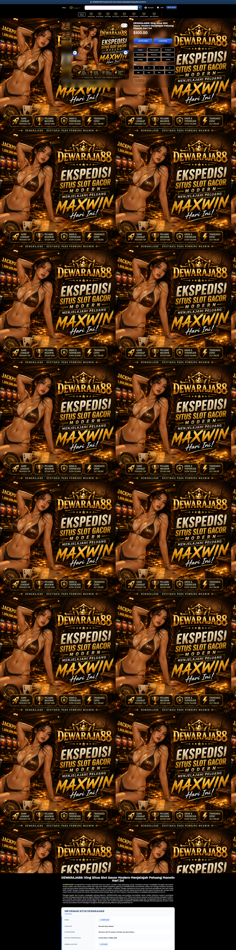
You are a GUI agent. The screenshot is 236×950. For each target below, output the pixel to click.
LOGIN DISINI (163, 41)
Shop (64, 7)
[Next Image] (125, 52)
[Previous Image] (75, 52)
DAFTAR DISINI (143, 41)
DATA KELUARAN (134, 16)
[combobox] (111, 8)
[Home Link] (75, 7)
